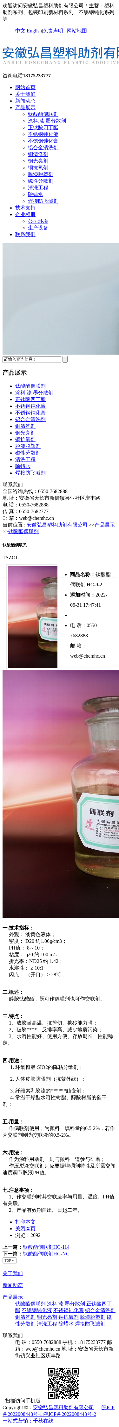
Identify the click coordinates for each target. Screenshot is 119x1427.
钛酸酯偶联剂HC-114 (46, 1247)
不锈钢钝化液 (43, 134)
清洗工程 (38, 187)
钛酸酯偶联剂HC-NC (46, 1253)
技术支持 (25, 207)
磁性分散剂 (40, 181)
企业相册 (25, 214)
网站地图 (77, 30)
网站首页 (25, 87)
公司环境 (38, 221)
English (34, 30)
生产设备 (38, 227)
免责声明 (53, 30)
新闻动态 (25, 100)
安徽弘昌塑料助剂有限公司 (57, 524)
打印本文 (25, 1222)
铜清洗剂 (38, 154)
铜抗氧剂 (38, 167)
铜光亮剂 (38, 161)
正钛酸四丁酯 (43, 127)
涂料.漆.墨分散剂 (47, 121)
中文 (20, 30)
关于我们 (25, 94)
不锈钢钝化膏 (43, 141)
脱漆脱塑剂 (40, 174)
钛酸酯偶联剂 (43, 114)
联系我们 (25, 234)
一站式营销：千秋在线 (28, 1420)
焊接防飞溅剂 (43, 201)
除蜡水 (35, 194)
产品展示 (25, 107)
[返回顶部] (10, 1262)
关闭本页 (25, 1228)
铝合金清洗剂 (43, 147)
